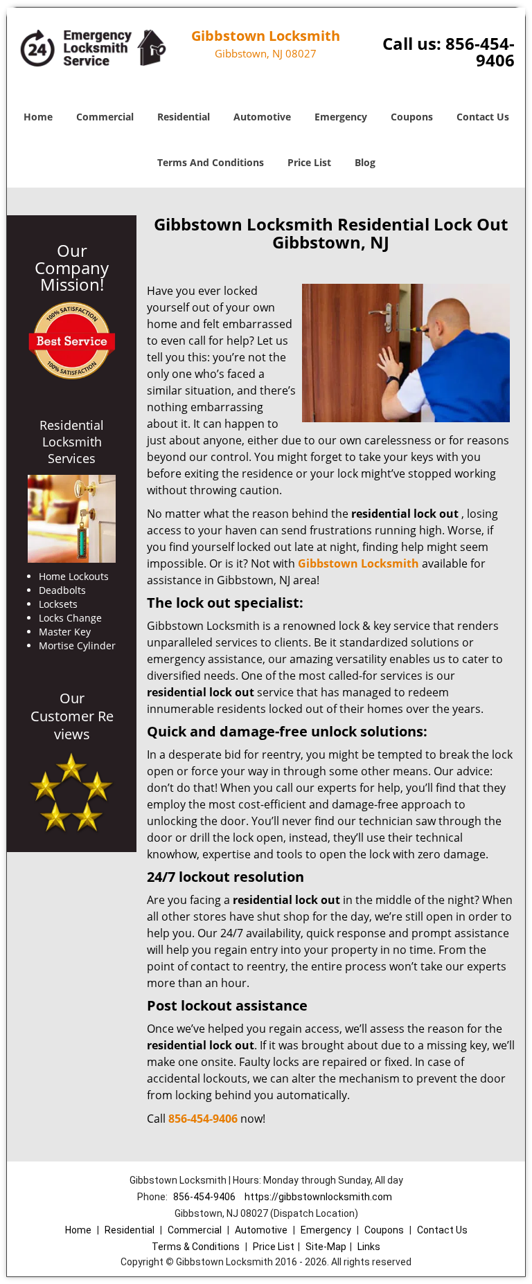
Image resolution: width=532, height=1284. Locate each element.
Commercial (105, 116)
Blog (365, 162)
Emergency (340, 116)
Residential (183, 116)
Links (368, 1246)
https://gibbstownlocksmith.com (318, 1196)
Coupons (412, 116)
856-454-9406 (480, 51)
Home (38, 116)
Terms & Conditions (196, 1246)
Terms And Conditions (210, 162)
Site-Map (325, 1246)
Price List (309, 162)
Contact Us (482, 116)
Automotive (262, 116)
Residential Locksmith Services (71, 442)
